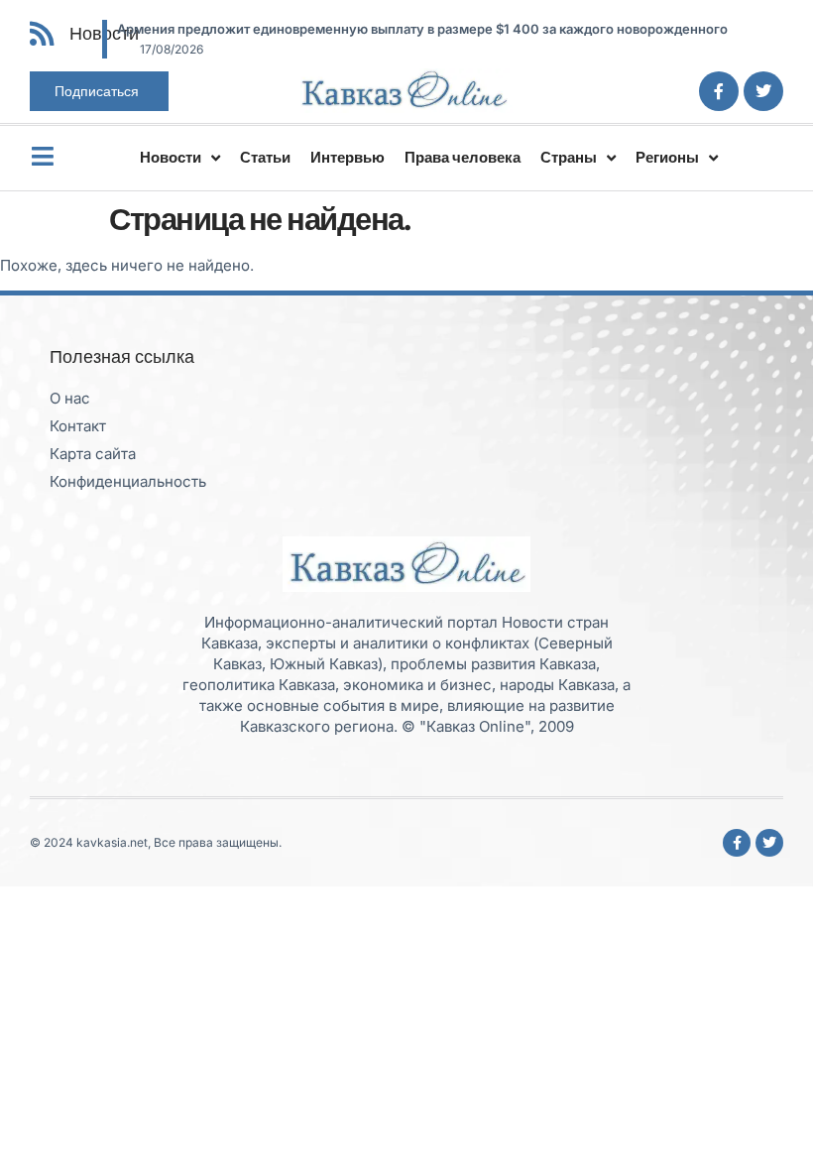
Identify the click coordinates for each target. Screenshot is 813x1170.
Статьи (265, 157)
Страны (568, 157)
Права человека (463, 157)
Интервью (347, 157)
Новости (170, 157)
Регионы (667, 157)
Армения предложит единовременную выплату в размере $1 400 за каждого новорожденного (422, 29)
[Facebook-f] (719, 91)
